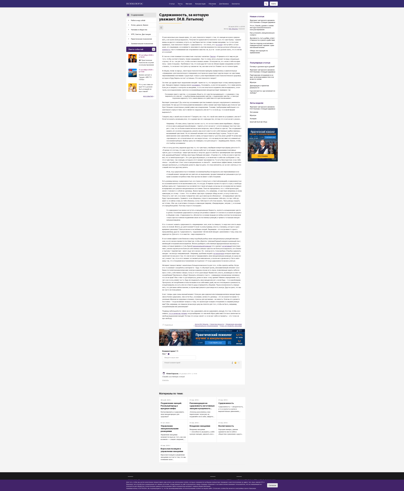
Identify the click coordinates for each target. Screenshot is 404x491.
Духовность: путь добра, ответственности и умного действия (262, 39)
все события (148, 96)
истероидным (218, 253)
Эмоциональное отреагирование (206, 326)
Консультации (200, 4)
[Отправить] (239, 363)
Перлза (212, 56)
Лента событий (135, 49)
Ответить (165, 380)
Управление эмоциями (234, 324)
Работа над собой (138, 20)
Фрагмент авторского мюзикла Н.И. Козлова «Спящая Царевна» (262, 21)
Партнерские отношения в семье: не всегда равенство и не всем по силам (262, 77)
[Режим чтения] (161, 27)
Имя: (165, 354)
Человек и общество (139, 30)
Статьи (172, 4)
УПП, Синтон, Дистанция (141, 34)
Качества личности (217, 324)
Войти (273, 4)
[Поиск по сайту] (266, 4)
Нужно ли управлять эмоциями (231, 326)
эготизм (219, 45)
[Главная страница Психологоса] (135, 4)
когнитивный (227, 246)
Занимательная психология (142, 44)
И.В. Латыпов (233, 29)
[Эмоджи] (235, 363)
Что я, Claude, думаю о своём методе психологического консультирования (262, 28)
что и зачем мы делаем (178, 313)
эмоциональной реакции (202, 246)
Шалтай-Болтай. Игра (258, 122)
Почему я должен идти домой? (262, 67)
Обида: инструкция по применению (259, 52)
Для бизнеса (224, 4)
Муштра (253, 82)
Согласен (272, 485)
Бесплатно (236, 4)
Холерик (253, 119)
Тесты (180, 4)
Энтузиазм (254, 112)
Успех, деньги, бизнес (139, 25)
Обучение (212, 4)
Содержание (137, 15)
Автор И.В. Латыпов (201, 324)
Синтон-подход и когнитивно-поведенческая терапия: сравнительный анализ (262, 45)
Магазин (189, 4)
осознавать (196, 85)
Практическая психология (141, 39)
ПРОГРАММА (263, 156)
